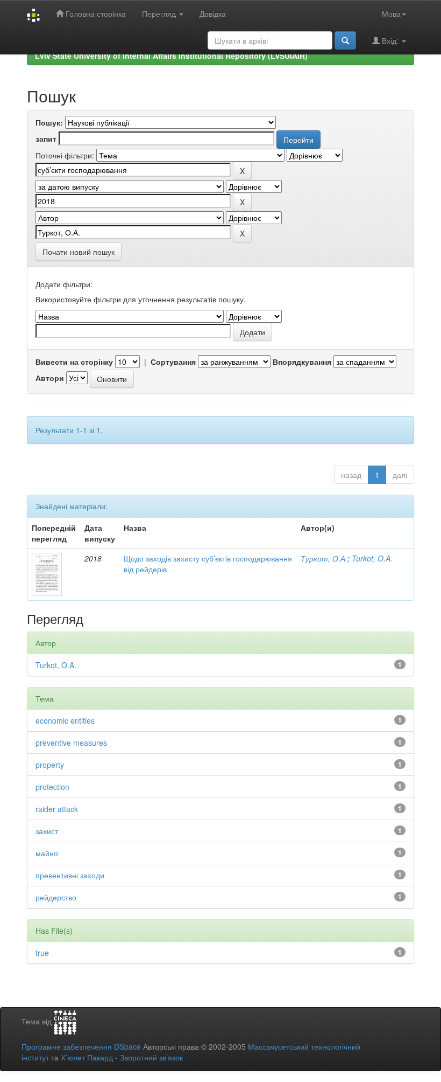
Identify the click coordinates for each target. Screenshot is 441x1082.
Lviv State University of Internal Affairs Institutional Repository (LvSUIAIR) (171, 55)
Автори (49, 377)
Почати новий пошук (78, 251)
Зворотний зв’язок (151, 1057)
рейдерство (55, 897)
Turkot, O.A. (372, 558)
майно (46, 853)
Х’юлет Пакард (87, 1057)
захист (46, 831)
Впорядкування (302, 361)
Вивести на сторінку (74, 361)
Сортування (173, 361)
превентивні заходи (69, 875)
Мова (391, 13)
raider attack (56, 808)
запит (45, 138)
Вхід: (390, 40)
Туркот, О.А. (324, 558)
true (42, 952)
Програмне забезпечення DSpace (81, 1046)
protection (52, 786)
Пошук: (49, 122)
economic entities (65, 720)
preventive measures (71, 742)
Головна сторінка (94, 13)
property (49, 764)
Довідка (213, 13)
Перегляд (160, 13)
